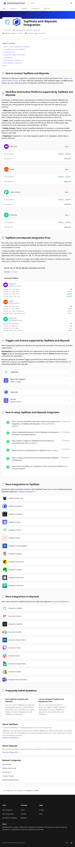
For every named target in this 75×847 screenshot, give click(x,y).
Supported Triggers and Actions (14, 55)
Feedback (24, 818)
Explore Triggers (31, 443)
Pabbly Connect (13, 81)
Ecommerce (13, 8)
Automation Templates (9, 818)
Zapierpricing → (15, 303)
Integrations (36, 8)
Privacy (41, 810)
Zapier (4, 81)
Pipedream (13, 215)
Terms (41, 814)
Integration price (9, 52)
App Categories (7, 810)
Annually (14, 272)
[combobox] (40, 372)
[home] (4, 8)
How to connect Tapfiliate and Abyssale (16, 47)
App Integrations (7, 814)
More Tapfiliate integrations (13, 60)
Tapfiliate (24, 8)
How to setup (8, 57)
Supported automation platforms (15, 49)
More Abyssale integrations (13, 63)
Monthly (7, 272)
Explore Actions (52, 450)
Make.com (68, 78)
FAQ (5, 65)
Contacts (23, 814)
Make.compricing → (16, 286)
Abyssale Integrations (62, 601)
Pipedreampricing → (16, 320)
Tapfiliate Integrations (28, 492)
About (23, 810)
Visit (67, 146)
